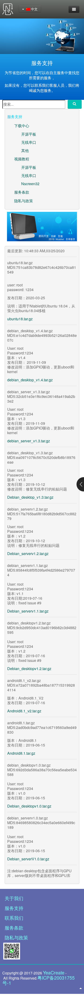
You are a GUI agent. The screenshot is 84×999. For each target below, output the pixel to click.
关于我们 (14, 898)
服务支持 (14, 908)
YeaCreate (53, 972)
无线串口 (28, 142)
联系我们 (14, 917)
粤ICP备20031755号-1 (38, 980)
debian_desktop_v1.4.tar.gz (30, 379)
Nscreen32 (30, 183)
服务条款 (21, 192)
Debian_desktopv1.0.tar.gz (29, 806)
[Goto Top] (81, 988)
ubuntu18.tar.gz (20, 318)
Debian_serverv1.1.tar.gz (28, 611)
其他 (25, 150)
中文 (34, 9)
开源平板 (28, 134)
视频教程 (21, 159)
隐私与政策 (23, 200)
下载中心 (21, 125)
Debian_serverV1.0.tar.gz (28, 859)
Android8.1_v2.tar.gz (24, 711)
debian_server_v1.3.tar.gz (28, 441)
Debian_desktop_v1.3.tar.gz (30, 497)
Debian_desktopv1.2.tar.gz (29, 668)
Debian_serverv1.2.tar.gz (28, 553)
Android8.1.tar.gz (21, 753)
